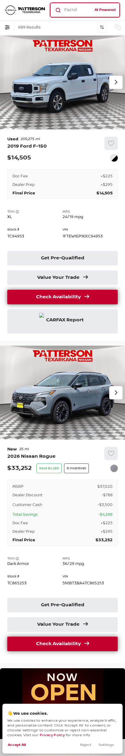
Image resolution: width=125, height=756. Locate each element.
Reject (85, 745)
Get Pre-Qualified (62, 258)
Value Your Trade (58, 277)
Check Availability (58, 297)
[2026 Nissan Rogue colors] (114, 468)
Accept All (17, 745)
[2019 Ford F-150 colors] (114, 158)
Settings (106, 745)
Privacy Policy (52, 735)
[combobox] (84, 10)
